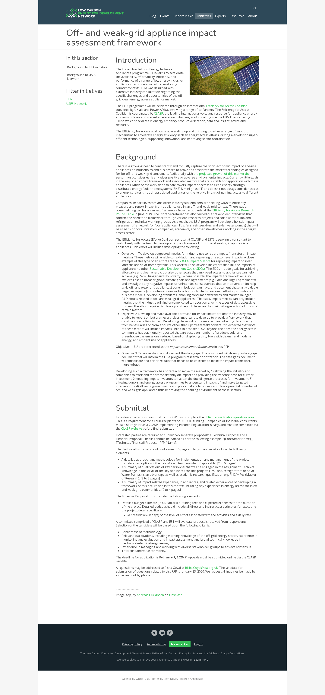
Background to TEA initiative (87, 67)
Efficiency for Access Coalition (227, 106)
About (252, 16)
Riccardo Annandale (191, 679)
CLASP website (131, 428)
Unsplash (175, 595)
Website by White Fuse (135, 679)
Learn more (201, 659)
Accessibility (156, 644)
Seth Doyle (170, 679)
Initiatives (204, 16)
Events (164, 16)
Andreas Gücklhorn (150, 595)
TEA (69, 99)
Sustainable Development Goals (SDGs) (177, 269)
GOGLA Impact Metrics (194, 261)
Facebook (170, 633)
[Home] (95, 11)
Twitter (154, 633)
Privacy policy (132, 644)
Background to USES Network (81, 77)
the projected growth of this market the (222, 174)
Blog (153, 16)
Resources (237, 16)
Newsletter (180, 644)
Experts (220, 16)
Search (256, 8)
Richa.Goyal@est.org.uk (201, 568)
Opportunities (183, 16)
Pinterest (162, 633)
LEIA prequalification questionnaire (229, 417)
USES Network (76, 104)
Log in (198, 644)
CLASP (158, 113)
